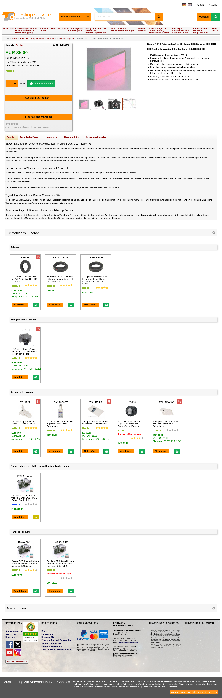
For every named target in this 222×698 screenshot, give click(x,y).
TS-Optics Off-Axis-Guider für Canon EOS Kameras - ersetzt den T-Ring (24, 351)
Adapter (62, 28)
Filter (53, 28)
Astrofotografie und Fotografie (75, 29)
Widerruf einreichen (17, 661)
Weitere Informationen (180, 692)
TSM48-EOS (96, 257)
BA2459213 (25, 542)
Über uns (10, 637)
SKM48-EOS (60, 257)
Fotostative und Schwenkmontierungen (123, 29)
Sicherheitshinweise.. (96, 137)
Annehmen (211, 692)
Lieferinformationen (51, 646)
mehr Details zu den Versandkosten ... (23, 65)
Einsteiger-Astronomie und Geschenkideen (180, 30)
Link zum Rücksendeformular (56, 649)
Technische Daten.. (30, 137)
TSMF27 (25, 402)
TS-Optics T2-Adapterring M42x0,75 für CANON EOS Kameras (24, 279)
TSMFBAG (96, 402)
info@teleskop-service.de (128, 642)
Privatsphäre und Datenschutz (57, 640)
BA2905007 (60, 402)
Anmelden (213, 5)
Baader (19, 45)
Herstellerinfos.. (72, 137)
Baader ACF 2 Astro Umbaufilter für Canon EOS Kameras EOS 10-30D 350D (60, 563)
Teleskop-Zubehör (44, 29)
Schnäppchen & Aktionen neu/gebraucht (201, 30)
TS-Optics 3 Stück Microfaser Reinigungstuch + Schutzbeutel (166, 423)
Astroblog (10, 634)
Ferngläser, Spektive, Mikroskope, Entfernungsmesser (96, 30)
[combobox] (75, 17)
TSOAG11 (25, 329)
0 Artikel (204, 17)
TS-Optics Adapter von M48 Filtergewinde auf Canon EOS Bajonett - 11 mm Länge (95, 280)
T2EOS (25, 257)
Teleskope (8, 28)
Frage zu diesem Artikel (38, 117)
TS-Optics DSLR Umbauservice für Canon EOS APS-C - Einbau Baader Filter (25, 497)
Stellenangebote (13, 631)
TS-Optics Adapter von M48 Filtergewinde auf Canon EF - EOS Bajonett (60, 279)
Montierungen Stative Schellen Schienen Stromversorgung (26, 30)
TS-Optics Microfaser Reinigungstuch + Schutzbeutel (95, 422)
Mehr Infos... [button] (19, 305)
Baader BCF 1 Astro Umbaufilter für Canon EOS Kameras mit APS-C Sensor (25, 563)
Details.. (11, 137)
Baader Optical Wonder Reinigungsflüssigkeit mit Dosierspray (60, 423)
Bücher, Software (142, 29)
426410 (131, 402)
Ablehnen (197, 692)
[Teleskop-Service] (28, 17)
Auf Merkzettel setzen (37, 98)
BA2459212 (60, 542)
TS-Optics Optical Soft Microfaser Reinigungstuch (23, 422)
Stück (22, 83)
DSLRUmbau (25, 476)
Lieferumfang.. (52, 137)
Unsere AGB (47, 637)
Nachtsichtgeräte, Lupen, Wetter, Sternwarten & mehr (159, 30)
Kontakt (200, 5)
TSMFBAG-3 (166, 402)
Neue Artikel (215, 29)
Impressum (47, 634)
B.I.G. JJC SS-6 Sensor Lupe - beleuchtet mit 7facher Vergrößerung (129, 423)
